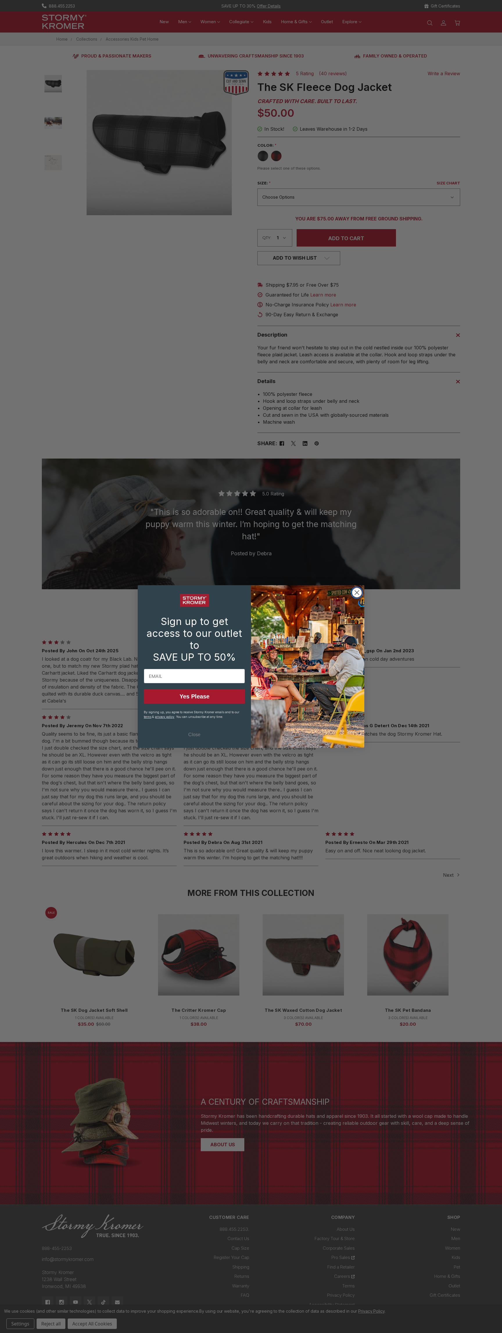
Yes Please (194, 696)
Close (194, 734)
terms (147, 716)
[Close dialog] (357, 593)
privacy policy (164, 716)
